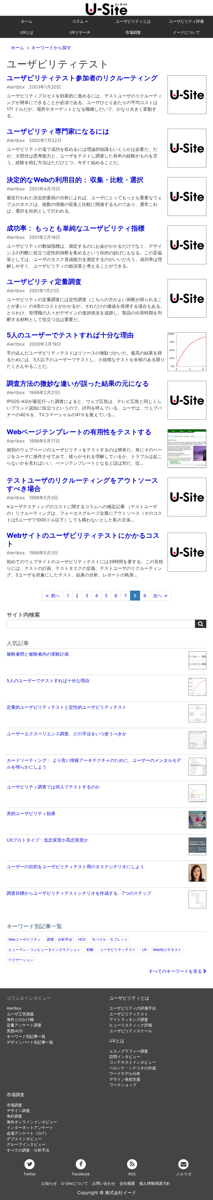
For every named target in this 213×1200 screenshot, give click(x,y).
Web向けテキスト (167, 950)
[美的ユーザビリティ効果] (106, 828)
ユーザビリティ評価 (186, 21)
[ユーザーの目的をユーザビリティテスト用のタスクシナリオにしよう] (106, 881)
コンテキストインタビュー (132, 1062)
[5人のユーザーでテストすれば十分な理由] (106, 695)
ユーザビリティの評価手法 (132, 1008)
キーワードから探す (51, 47)
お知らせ (49, 1183)
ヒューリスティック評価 (130, 1025)
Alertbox (14, 1008)
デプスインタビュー (24, 1139)
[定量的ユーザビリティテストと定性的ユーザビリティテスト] (106, 721)
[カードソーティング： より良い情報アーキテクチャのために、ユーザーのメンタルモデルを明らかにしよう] (106, 774)
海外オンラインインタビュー (32, 1122)
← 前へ (52, 595)
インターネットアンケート (30, 1127)
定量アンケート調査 (24, 1025)
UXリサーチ (80, 32)
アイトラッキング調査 (128, 1019)
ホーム (26, 21)
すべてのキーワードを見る (176, 971)
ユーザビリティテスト (118, 950)
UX (144, 950)
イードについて (186, 32)
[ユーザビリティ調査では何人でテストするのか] (106, 801)
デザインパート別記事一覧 (30, 1042)
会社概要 (127, 1183)
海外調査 (14, 1116)
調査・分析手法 (59, 939)
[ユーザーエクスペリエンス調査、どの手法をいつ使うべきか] (106, 748)
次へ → (160, 595)
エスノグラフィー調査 (128, 1051)
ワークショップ (122, 1085)
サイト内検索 (23, 614)
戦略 (90, 950)
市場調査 (133, 32)
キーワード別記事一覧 (26, 1036)
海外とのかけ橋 (20, 1019)
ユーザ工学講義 (20, 1014)
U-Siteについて (74, 1183)
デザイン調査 (18, 1110)
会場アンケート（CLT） (28, 1133)
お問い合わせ (103, 1183)
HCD (82, 939)
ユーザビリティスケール (130, 1031)
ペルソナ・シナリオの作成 (132, 1068)
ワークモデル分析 (124, 1073)
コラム (78, 21)
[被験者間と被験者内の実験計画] (106, 668)
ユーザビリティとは (133, 21)
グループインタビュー (26, 1144)
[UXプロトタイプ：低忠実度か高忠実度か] (106, 854)
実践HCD (15, 1031)
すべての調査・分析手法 (28, 1150)
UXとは (26, 32)
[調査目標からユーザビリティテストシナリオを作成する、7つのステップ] (106, 907)
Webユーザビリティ (24, 939)
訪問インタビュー (124, 1056)
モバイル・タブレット (110, 939)
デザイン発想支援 (124, 1079)
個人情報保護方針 (154, 1183)
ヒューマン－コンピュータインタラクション (44, 950)
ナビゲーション (21, 960)
